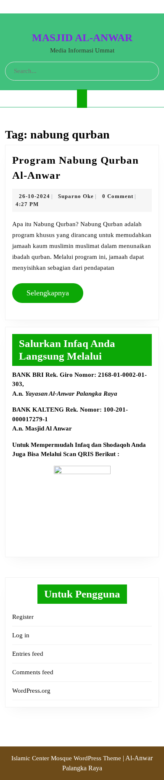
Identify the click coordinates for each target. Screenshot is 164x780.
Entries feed (27, 653)
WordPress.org (31, 690)
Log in (20, 635)
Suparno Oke (76, 196)
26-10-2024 (34, 196)
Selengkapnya (51, 292)
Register (23, 616)
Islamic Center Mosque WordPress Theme (67, 758)
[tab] (82, 98)
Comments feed (32, 672)
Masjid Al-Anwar (82, 37)
